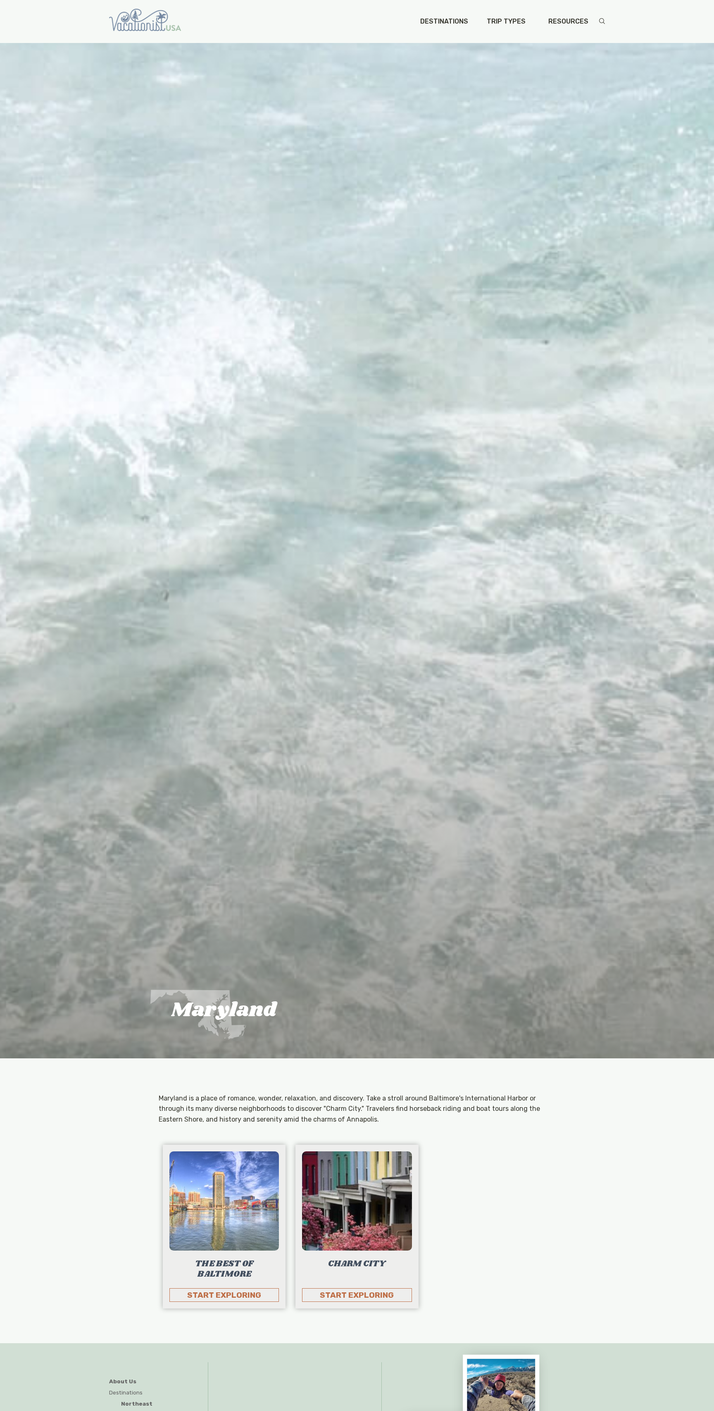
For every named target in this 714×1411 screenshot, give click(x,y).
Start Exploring (224, 1295)
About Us (122, 1381)
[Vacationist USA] (145, 21)
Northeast (136, 1403)
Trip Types (506, 21)
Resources (568, 21)
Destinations (444, 21)
